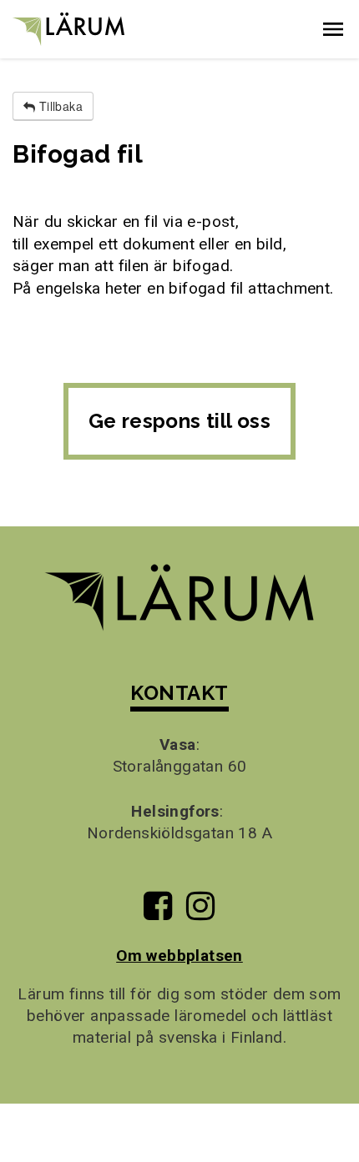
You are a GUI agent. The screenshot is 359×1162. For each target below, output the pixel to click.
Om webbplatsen (179, 955)
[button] (333, 29)
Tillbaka (59, 106)
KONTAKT (179, 693)
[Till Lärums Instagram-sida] (200, 912)
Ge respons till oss (179, 421)
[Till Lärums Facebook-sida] (158, 912)
